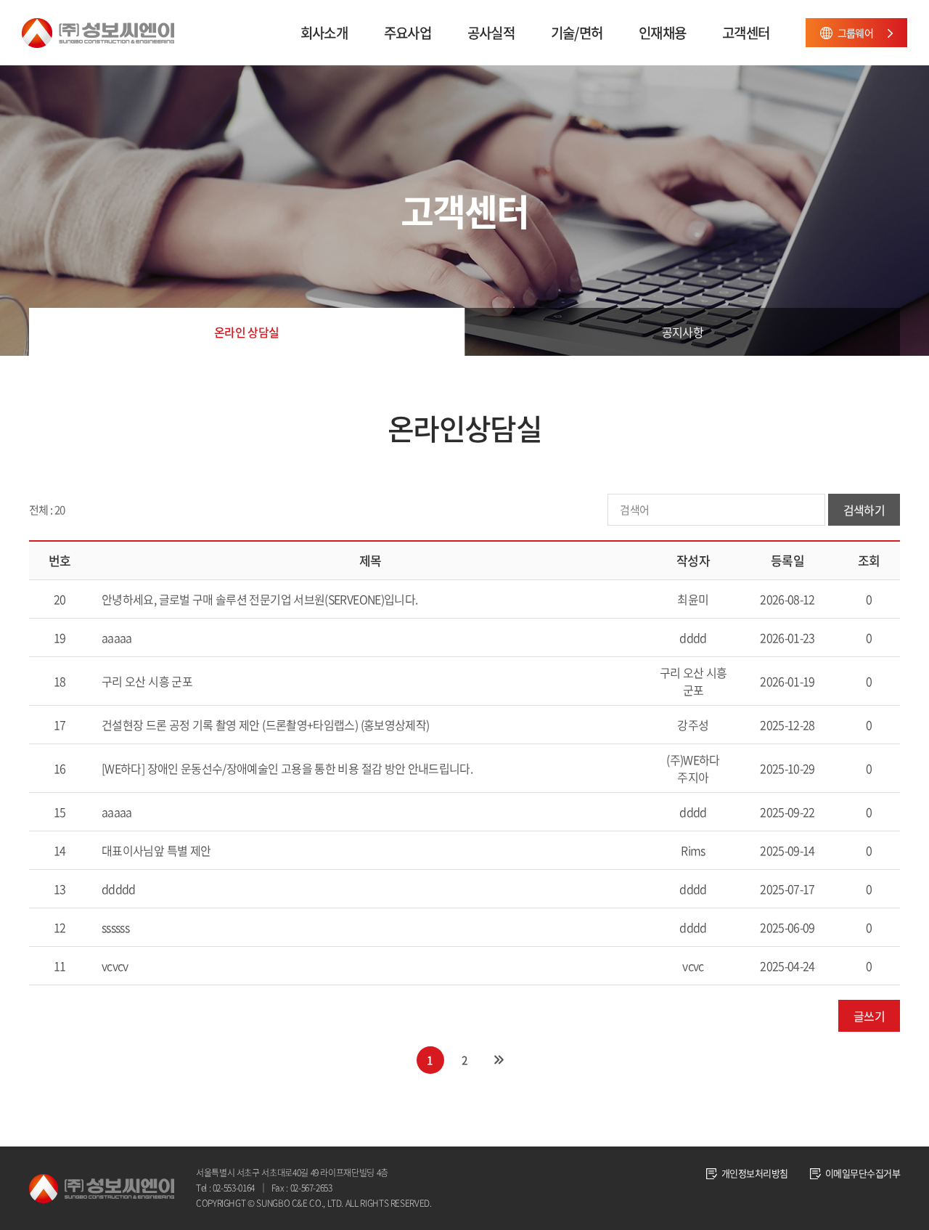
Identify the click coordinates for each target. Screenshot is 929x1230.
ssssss (115, 927)
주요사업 (407, 33)
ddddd (119, 888)
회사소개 (324, 33)
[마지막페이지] (498, 1060)
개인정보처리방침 (754, 1173)
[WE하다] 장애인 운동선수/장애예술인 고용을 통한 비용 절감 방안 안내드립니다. (287, 768)
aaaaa (117, 637)
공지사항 (682, 332)
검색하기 (864, 509)
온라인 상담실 (246, 332)
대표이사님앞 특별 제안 (156, 850)
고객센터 (745, 33)
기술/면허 (576, 33)
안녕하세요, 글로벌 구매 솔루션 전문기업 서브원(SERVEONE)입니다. (259, 599)
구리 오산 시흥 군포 (147, 681)
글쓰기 (869, 1016)
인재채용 (662, 33)
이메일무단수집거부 (862, 1173)
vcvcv (115, 965)
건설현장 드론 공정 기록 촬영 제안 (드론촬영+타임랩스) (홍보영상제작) (265, 724)
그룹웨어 (855, 32)
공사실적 (491, 33)
